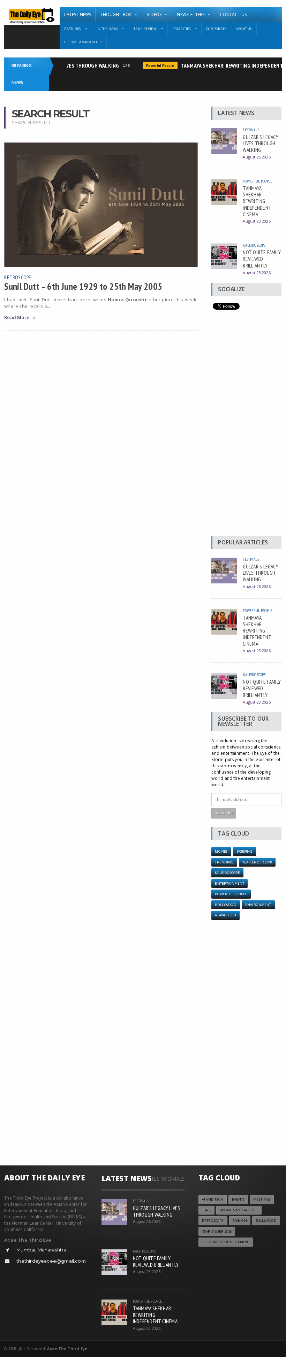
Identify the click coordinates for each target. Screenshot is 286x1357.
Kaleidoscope (254, 245)
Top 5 (206, 1210)
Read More (16, 317)
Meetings (261, 1199)
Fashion (240, 1220)
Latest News (77, 14)
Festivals (251, 129)
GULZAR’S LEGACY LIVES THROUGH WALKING (260, 143)
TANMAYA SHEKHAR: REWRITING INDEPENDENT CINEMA (257, 201)
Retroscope (17, 277)
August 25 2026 (256, 157)
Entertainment (229, 883)
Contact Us (233, 14)
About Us (243, 28)
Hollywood (225, 904)
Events (238, 1199)
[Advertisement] (246, 424)
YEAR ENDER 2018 (257, 862)
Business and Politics (239, 1210)
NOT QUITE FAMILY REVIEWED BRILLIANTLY (262, 259)
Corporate (216, 28)
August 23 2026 (256, 221)
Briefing (244, 851)
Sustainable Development (226, 1242)
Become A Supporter (83, 42)
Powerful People (153, 65)
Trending (224, 862)
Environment (258, 904)
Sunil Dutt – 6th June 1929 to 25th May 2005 (83, 286)
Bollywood (266, 1220)
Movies (221, 851)
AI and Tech (225, 915)
